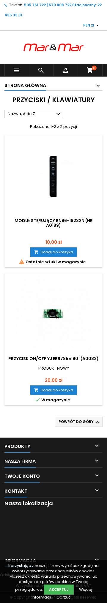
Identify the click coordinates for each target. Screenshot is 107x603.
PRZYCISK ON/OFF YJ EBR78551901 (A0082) (53, 359)
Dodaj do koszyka (53, 252)
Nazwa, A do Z (35, 114)
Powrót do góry (79, 421)
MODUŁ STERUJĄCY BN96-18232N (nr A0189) (54, 223)
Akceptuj (59, 589)
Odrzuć (63, 597)
